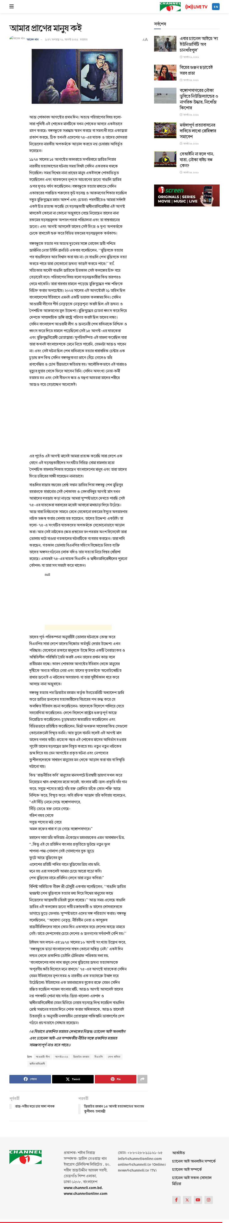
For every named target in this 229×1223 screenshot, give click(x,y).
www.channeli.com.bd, (83, 1188)
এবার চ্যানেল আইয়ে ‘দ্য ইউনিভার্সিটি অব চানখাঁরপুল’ (199, 44)
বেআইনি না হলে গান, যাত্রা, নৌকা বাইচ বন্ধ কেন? (197, 160)
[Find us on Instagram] (208, 1200)
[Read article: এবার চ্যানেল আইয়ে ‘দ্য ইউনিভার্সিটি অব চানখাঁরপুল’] (165, 44)
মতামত (83, 39)
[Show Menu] (11, 6)
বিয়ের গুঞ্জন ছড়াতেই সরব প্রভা (196, 70)
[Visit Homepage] (170, 6)
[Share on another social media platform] (142, 1079)
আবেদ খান (32, 39)
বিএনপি (99, 1057)
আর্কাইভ (178, 1153)
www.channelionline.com (86, 1194)
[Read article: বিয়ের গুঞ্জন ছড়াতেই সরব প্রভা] (165, 73)
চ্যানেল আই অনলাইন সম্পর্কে (194, 1161)
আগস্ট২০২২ (61, 1057)
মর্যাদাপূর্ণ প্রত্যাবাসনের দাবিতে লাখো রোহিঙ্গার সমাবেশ (198, 131)
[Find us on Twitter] (187, 1200)
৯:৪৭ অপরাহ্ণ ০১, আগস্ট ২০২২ (61, 39)
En (216, 6)
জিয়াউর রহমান (81, 1057)
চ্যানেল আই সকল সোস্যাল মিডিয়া (192, 1181)
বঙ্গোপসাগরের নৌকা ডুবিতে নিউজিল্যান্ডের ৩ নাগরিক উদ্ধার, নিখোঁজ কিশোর (199, 99)
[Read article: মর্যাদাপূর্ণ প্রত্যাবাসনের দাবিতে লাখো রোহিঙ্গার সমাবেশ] (165, 130)
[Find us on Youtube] (198, 1200)
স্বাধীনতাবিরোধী (37, 1064)
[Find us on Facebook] (176, 1200)
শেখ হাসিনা (114, 1057)
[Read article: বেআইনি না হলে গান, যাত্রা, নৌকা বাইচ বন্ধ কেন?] (165, 159)
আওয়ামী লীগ (43, 1057)
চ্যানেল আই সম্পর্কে (187, 1170)
